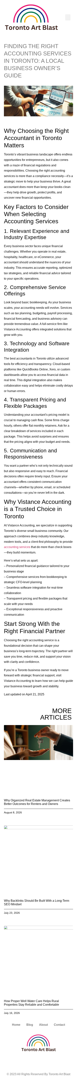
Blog (29, 1024)
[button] (67, 17)
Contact (59, 1024)
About (43, 1024)
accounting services (17, 547)
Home (16, 1024)
